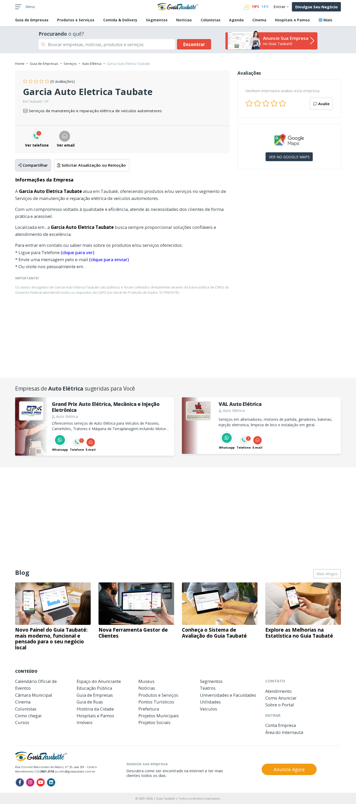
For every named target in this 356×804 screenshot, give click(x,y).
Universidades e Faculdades (228, 695)
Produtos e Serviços (75, 19)
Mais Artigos (327, 573)
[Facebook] (19, 782)
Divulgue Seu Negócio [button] (316, 6)
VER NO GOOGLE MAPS (289, 156)
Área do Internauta (284, 732)
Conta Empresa (280, 725)
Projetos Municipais (158, 716)
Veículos (208, 709)
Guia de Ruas (90, 702)
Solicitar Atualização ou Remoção (93, 165)
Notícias (184, 19)
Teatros (208, 688)
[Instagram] (30, 782)
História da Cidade (95, 709)
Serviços (70, 63)
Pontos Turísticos (156, 702)
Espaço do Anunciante (99, 681)
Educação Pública (94, 688)
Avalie (323, 103)
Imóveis (85, 722)
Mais (327, 19)
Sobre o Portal (279, 705)
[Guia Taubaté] (177, 6)
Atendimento (278, 691)
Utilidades (210, 702)
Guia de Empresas (44, 63)
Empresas (31, 19)
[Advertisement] (289, 218)
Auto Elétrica (91, 63)
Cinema (259, 19)
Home (19, 63)
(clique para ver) (77, 252)
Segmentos (157, 19)
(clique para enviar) (109, 259)
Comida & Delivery (120, 19)
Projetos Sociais (154, 722)
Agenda (236, 19)
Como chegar (28, 716)
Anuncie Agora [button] (289, 769)
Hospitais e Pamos (292, 19)
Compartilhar (35, 165)
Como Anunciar (281, 698)
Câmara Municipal (33, 695)
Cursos (22, 722)
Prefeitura (148, 709)
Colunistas (210, 19)
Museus (146, 681)
